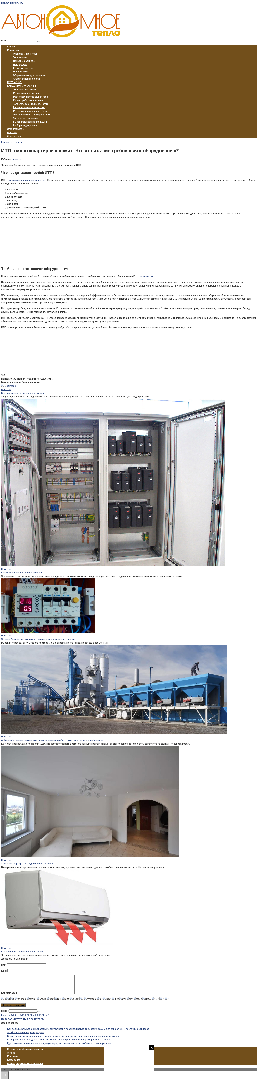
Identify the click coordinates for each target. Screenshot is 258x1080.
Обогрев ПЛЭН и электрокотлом (31, 114)
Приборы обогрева (24, 61)
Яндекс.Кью (14, 136)
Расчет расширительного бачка (30, 111)
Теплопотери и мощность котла (30, 103)
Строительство (15, 129)
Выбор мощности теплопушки (30, 121)
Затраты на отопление (25, 118)
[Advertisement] (129, 1062)
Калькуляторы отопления (21, 86)
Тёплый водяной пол (24, 89)
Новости (12, 132)
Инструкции (20, 64)
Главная (11, 46)
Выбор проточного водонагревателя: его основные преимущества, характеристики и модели (59, 1039)
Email (4, 970)
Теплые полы (20, 57)
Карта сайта (13, 1060)
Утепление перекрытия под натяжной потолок (27, 863)
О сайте (11, 1052)
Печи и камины (21, 71)
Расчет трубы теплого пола (28, 100)
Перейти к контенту (12, 2)
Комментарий (9, 993)
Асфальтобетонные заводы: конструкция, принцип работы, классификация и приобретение (52, 740)
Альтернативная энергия (26, 78)
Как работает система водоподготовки (22, 393)
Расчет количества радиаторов (30, 96)
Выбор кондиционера (25, 125)
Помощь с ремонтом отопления (25, 1063)
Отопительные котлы (25, 53)
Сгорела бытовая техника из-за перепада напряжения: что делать (38, 639)
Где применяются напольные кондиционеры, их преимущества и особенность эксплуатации (59, 1043)
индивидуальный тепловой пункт (27, 180)
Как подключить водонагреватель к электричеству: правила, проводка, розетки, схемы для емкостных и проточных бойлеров (78, 1028)
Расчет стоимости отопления (29, 107)
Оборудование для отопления (29, 75)
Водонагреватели (23, 68)
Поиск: (5, 40)
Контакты (12, 1056)
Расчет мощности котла (26, 93)
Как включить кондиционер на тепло (22, 951)
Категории (13, 50)
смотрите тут (146, 276)
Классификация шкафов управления (21, 572)
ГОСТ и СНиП (14, 82)
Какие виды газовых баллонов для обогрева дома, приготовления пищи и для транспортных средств (64, 1036)
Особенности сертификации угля (25, 1032)
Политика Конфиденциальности (25, 1049)
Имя (3, 964)
